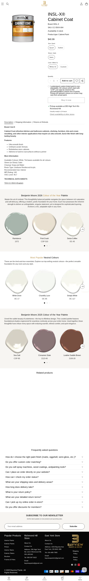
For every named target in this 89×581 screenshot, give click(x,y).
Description (8, 122)
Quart (51, 48)
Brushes (7, 556)
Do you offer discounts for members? (23, 507)
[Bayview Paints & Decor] (44, 4)
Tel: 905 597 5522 (30, 557)
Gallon (60, 48)
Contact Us (28, 546)
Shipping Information (23, 122)
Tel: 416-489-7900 (51, 552)
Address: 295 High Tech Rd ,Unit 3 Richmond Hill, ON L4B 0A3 (32, 552)
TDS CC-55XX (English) (13, 183)
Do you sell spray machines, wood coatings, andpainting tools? (36, 467)
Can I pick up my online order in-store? (24, 502)
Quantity (50, 76)
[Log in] (81, 4)
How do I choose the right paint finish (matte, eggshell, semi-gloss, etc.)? (41, 457)
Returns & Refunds (40, 122)
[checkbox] (66, 90)
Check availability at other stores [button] (62, 114)
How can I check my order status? (22, 477)
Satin (51, 57)
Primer (6, 547)
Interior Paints (9, 540)
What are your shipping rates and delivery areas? (29, 482)
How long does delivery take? (20, 487)
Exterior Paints (9, 544)
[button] (86, 4)
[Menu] (2, 4)
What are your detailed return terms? (23, 497)
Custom (64, 67)
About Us (27, 543)
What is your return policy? (18, 492)
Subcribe (73, 526)
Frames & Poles (9, 559)
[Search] (7, 4)
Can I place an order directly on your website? (28, 472)
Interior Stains (9, 550)
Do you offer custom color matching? (23, 462)
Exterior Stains (9, 553)
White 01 (52, 67)
